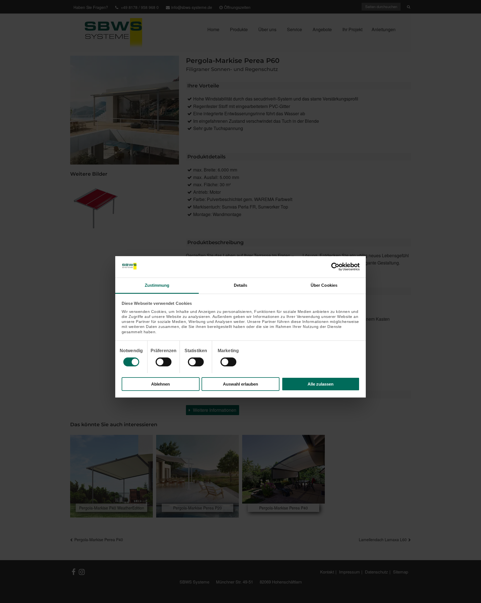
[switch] (163, 361)
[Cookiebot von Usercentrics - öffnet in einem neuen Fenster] (335, 267)
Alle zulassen (320, 384)
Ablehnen (160, 384)
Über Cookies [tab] (324, 285)
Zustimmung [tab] (157, 285)
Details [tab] (240, 285)
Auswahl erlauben (240, 384)
